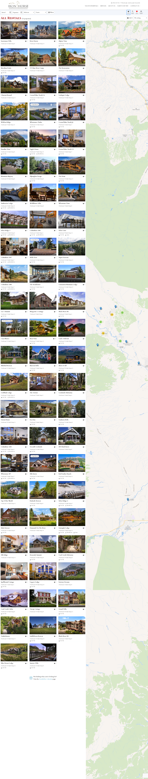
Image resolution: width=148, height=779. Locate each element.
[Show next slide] (27, 30)
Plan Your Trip (122, 6)
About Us (111, 6)
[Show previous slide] (1, 30)
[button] (45, 37)
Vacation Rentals (91, 6)
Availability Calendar (45, 679)
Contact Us (134, 6)
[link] (14, 34)
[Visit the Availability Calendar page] (31, 678)
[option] (130, 18)
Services (103, 6)
